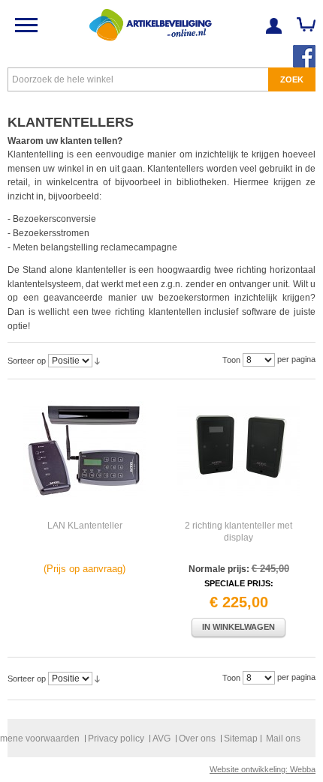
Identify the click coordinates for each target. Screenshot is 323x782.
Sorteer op (27, 360)
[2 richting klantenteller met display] (238, 450)
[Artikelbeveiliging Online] (150, 25)
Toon (231, 359)
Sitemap (241, 738)
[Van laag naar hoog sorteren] (97, 360)
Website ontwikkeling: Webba (262, 769)
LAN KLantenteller (84, 525)
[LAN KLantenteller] (84, 450)
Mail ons (283, 738)
